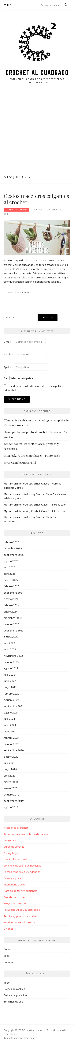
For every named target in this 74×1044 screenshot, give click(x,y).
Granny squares (13, 878)
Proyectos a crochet (15, 903)
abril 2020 (10, 775)
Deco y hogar (11, 853)
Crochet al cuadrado (37, 72)
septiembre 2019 (14, 801)
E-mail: (8, 341)
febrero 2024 (11, 605)
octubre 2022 (11, 662)
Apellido (8, 367)
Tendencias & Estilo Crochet (20, 922)
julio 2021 (9, 718)
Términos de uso (13, 1001)
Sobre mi (9, 962)
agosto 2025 (11, 561)
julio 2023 (9, 643)
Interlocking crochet (15, 884)
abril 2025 (10, 573)
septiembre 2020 (14, 750)
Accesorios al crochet (16, 827)
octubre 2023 (11, 624)
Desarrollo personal (15, 859)
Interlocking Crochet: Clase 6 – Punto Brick (32, 455)
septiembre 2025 (14, 554)
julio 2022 (9, 674)
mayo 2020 (10, 769)
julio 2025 (9, 567)
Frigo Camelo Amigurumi (20, 462)
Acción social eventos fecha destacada (26, 834)
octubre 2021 (11, 700)
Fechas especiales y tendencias (22, 872)
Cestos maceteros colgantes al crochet (36, 199)
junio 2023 (10, 649)
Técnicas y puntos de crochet (20, 916)
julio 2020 (9, 763)
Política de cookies (14, 989)
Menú (11, 5)
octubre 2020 (11, 744)
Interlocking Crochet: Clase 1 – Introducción (41, 504)
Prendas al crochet (14, 897)
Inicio (7, 955)
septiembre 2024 (14, 592)
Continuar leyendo (20, 292)
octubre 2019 (11, 794)
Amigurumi (10, 840)
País (6, 378)
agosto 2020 (11, 756)
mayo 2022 (10, 687)
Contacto (9, 949)
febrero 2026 (11, 542)
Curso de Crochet (17, 209)
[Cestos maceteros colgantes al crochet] (37, 237)
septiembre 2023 (14, 630)
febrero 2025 (11, 586)
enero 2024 (10, 611)
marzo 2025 (11, 580)
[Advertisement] (37, 132)
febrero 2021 (11, 737)
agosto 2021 (11, 712)
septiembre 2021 (14, 706)
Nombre (8, 354)
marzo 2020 (11, 782)
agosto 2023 (11, 636)
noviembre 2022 (13, 655)
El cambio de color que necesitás (22, 865)
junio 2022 (10, 681)
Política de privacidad (16, 995)
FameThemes (30, 1038)
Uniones (8, 928)
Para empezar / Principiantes (20, 890)
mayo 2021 (10, 731)
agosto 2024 (11, 599)
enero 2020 (10, 788)
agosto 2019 (11, 807)
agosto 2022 (11, 668)
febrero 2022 (11, 693)
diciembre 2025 (13, 548)
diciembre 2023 (13, 618)
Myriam (38, 209)
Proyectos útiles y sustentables (22, 909)
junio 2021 (10, 725)
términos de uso (40, 386)
